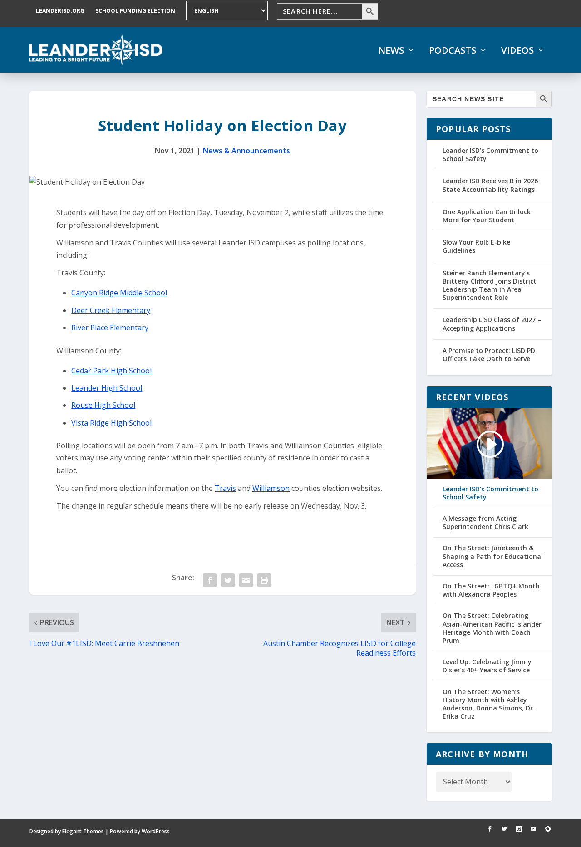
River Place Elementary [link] (109, 328)
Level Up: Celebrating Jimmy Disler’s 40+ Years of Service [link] (487, 666)
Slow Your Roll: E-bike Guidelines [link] (476, 246)
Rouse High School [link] (103, 405)
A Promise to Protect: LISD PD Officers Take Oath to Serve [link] (489, 354)
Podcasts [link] (452, 50)
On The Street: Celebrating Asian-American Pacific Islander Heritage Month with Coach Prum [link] (492, 628)
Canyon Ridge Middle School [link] (119, 293)
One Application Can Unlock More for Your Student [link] (487, 215)
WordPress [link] (156, 831)
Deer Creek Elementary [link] (110, 310)
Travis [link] (225, 488)
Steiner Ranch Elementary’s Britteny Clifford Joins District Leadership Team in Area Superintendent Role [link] (490, 285)
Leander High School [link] (106, 388)
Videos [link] (517, 50)
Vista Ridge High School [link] (111, 423)
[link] (95, 50)
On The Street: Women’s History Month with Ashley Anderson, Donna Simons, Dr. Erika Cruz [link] (489, 704)
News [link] (391, 50)
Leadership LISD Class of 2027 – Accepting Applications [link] (492, 323)
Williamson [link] (271, 488)
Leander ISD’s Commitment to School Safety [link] (490, 154)
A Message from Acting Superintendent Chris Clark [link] (485, 522)
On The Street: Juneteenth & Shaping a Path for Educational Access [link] (493, 556)
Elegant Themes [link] (83, 831)
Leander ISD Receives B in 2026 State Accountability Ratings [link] (490, 184)
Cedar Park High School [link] (111, 371)
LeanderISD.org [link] (60, 11)
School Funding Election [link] (135, 11)
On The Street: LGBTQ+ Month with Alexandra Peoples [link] (491, 590)
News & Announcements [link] (246, 151)
